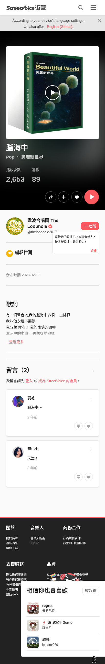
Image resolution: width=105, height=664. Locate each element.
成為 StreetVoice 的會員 (57, 381)
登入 (29, 381)
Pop (10, 157)
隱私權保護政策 (16, 575)
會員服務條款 (15, 584)
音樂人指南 (38, 538)
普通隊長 (48, 611)
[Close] (99, 21)
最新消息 (12, 543)
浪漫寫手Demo (60, 622)
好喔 (93, 251)
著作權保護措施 (16, 579)
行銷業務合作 (72, 538)
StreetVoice (26, 7)
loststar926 (50, 645)
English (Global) (59, 27)
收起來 (90, 591)
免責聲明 (12, 589)
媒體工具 (12, 548)
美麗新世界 (32, 157)
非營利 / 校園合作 (74, 543)
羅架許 (47, 628)
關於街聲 (12, 538)
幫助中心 (12, 594)
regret (47, 605)
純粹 (46, 640)
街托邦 (35, 543)
